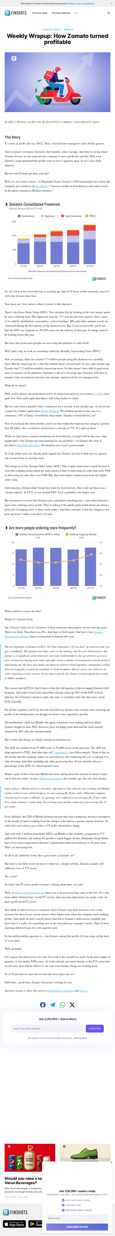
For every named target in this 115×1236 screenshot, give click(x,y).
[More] (76, 13)
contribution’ (61, 752)
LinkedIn (68, 990)
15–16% (97, 394)
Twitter (83, 990)
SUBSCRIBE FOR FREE (77, 1227)
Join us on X (80, 1038)
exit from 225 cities (28, 445)
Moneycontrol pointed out (29, 892)
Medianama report (50, 778)
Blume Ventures (50, 411)
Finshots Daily (39, 13)
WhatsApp (56, 990)
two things (41, 186)
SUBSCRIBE (95, 1028)
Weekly (68, 29)
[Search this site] (108, 13)
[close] (111, 3)
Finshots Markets (61, 13)
